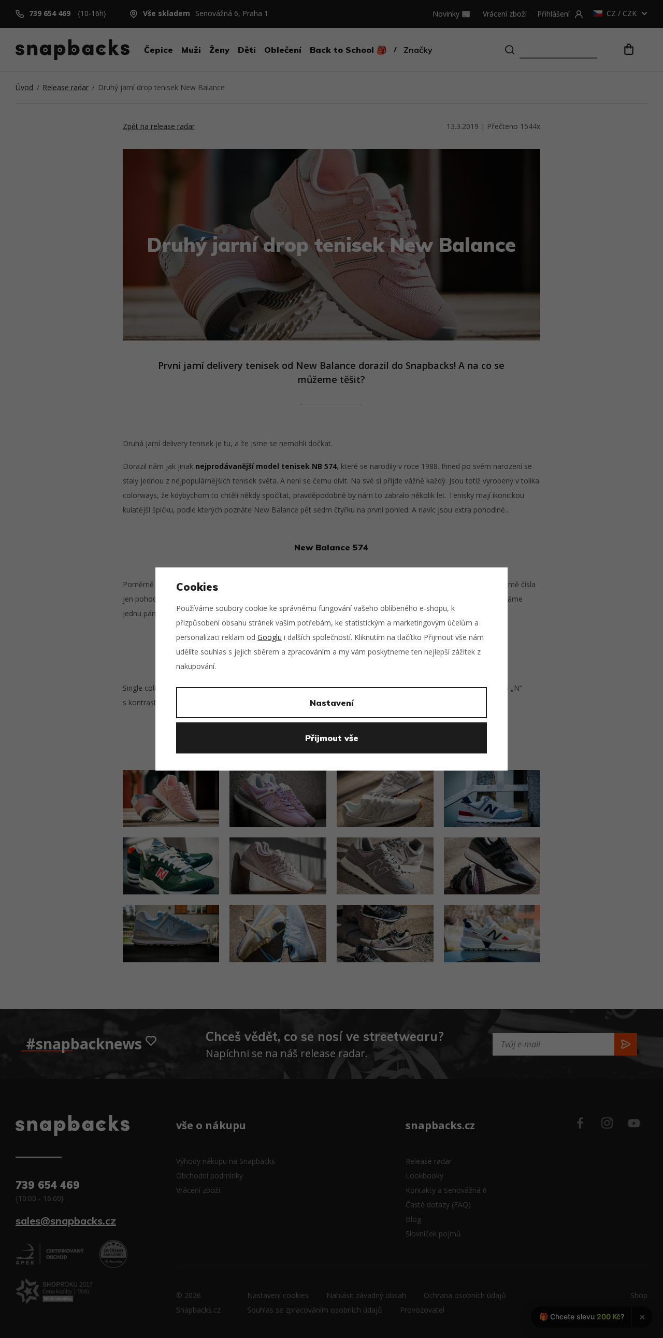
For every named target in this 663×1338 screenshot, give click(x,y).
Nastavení (332, 703)
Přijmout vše (331, 738)
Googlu (269, 637)
